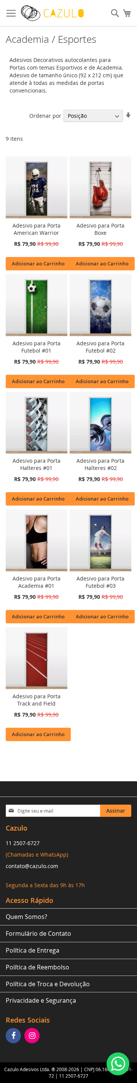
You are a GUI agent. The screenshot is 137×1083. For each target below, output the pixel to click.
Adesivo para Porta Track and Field (37, 700)
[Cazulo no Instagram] (32, 1036)
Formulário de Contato (38, 933)
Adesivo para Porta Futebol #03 (100, 582)
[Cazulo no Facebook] (14, 1036)
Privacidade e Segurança (41, 1000)
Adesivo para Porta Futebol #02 (100, 347)
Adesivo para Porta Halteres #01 (37, 464)
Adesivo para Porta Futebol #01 (37, 347)
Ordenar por (45, 115)
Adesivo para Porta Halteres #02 (100, 464)
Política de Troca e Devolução (48, 984)
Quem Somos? (26, 916)
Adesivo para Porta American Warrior (37, 229)
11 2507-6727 (23, 843)
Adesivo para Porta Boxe (100, 229)
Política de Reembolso (37, 967)
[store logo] (52, 13)
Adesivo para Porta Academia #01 (37, 582)
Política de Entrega (32, 950)
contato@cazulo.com (32, 866)
